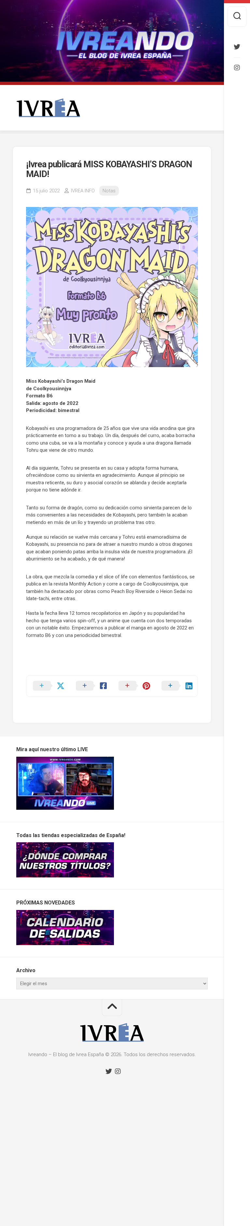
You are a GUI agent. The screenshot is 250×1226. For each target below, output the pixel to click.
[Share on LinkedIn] (176, 686)
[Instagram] (236, 68)
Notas (109, 191)
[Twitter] (236, 47)
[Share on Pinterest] (133, 686)
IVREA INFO (83, 191)
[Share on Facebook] (90, 686)
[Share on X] (47, 686)
